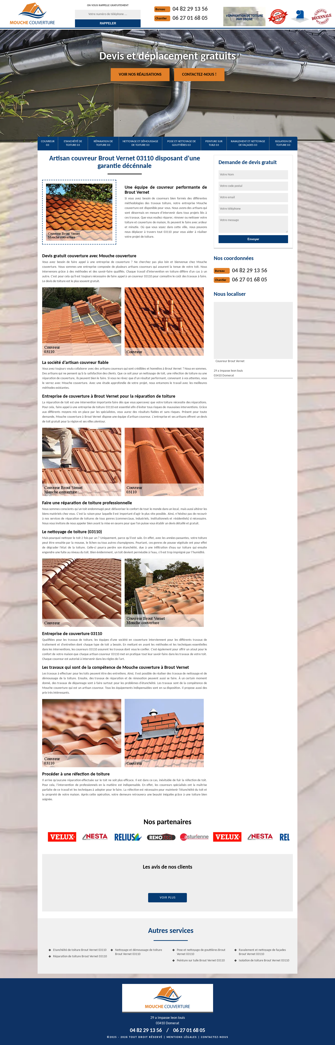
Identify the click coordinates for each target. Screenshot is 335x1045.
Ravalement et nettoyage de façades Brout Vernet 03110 (262, 952)
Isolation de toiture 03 (283, 143)
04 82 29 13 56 (190, 9)
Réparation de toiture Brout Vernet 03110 (80, 956)
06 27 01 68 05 (190, 18)
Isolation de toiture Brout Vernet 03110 (264, 960)
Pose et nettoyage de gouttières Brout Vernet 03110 (201, 952)
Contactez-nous (214, 1037)
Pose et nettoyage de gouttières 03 (181, 143)
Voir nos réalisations (140, 74)
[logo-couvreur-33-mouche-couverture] (32, 13)
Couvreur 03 (47, 143)
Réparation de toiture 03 (103, 143)
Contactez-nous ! (199, 74)
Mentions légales (182, 1037)
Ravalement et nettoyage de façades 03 (248, 143)
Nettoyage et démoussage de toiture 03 (140, 143)
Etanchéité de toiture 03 (73, 143)
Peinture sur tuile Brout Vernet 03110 (201, 960)
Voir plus (167, 897)
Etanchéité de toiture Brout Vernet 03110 (79, 950)
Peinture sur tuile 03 (213, 143)
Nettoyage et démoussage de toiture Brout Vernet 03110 (138, 952)
